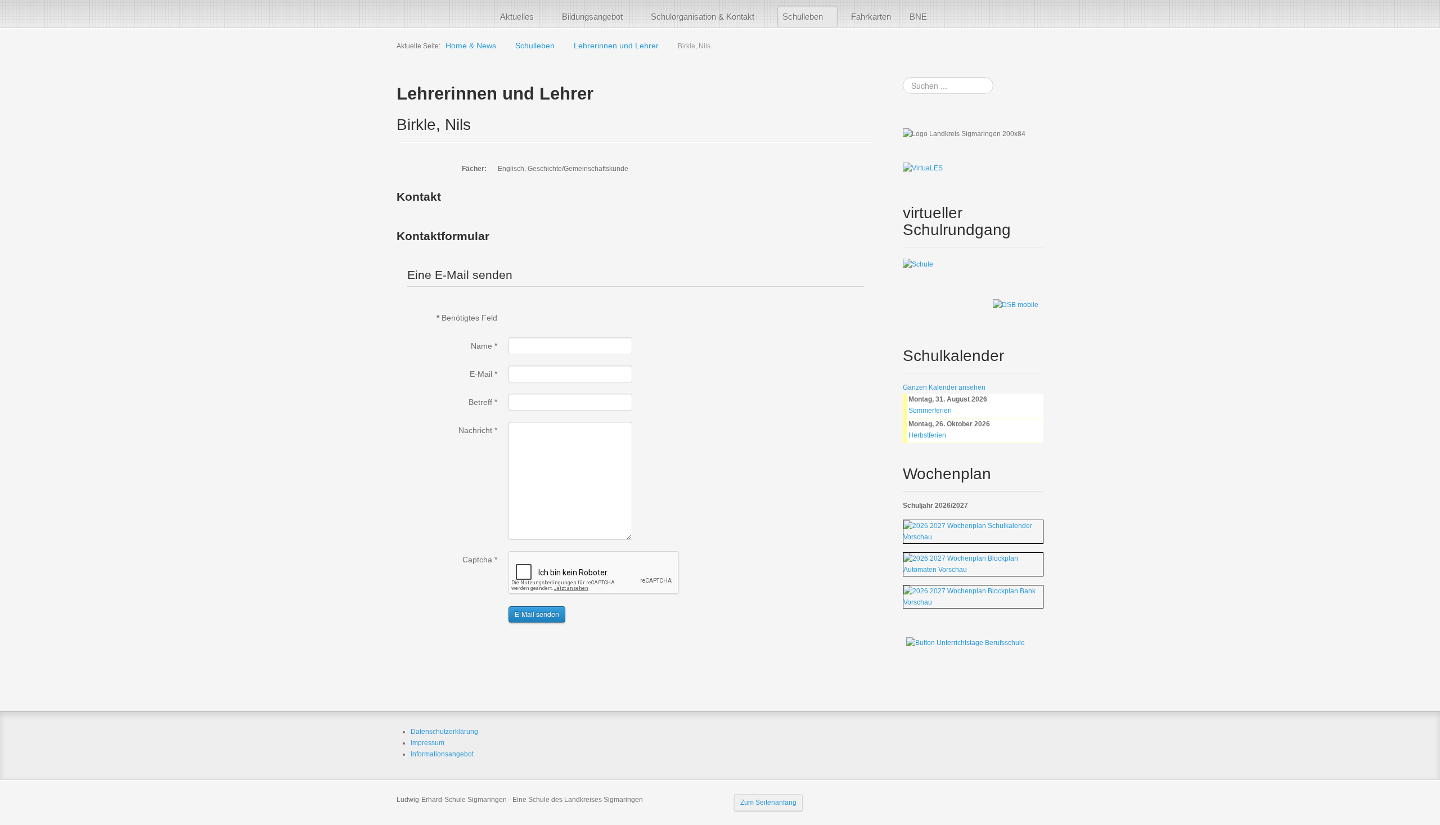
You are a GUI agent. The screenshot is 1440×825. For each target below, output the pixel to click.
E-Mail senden (537, 614)
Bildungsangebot (592, 16)
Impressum (427, 743)
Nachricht (477, 430)
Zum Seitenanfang (768, 802)
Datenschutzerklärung (444, 732)
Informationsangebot (442, 754)
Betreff (483, 402)
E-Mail (483, 373)
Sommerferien (930, 410)
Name (484, 345)
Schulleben (802, 16)
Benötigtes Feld (466, 317)
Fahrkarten (871, 16)
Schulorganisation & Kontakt (702, 16)
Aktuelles (517, 16)
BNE (918, 16)
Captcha (479, 559)
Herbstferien (927, 435)
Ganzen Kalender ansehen (944, 387)
